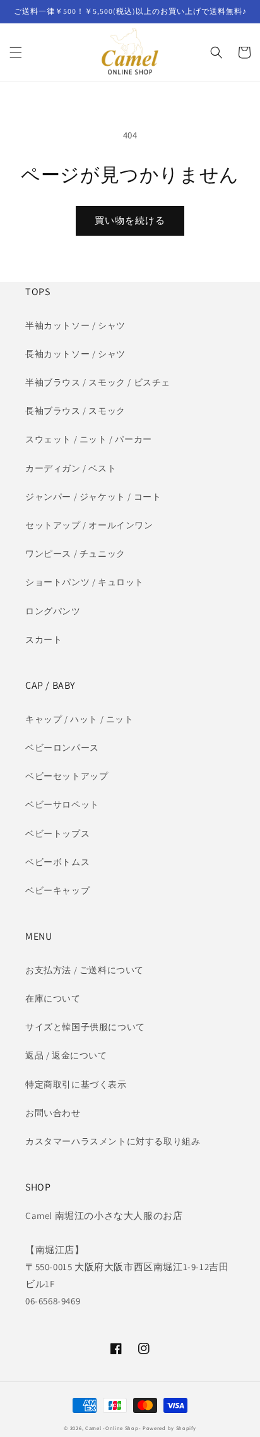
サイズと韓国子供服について (85, 1027)
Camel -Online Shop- (113, 1427)
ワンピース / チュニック (75, 553)
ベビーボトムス (57, 862)
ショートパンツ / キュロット (84, 582)
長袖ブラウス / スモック (75, 410)
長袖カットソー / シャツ (75, 354)
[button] (16, 52)
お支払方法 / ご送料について (84, 970)
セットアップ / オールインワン (89, 525)
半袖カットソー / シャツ (75, 325)
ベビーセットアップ (66, 776)
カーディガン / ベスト (70, 468)
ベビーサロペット (62, 804)
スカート (43, 639)
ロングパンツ (53, 611)
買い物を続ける (130, 220)
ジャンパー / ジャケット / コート (93, 496)
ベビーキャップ (57, 890)
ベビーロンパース (62, 747)
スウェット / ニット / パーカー (88, 439)
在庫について (53, 998)
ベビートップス (57, 833)
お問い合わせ (53, 1113)
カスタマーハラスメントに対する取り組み (112, 1141)
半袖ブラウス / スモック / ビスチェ (97, 382)
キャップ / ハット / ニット (79, 719)
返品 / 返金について (66, 1055)
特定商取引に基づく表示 (76, 1084)
